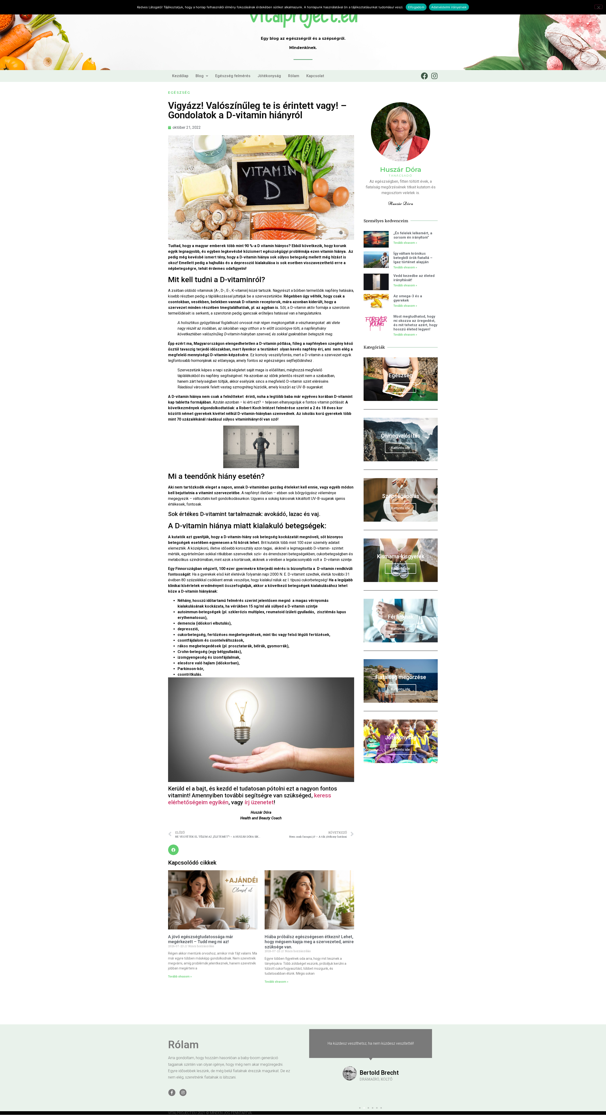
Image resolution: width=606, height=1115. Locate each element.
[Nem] (598, 7)
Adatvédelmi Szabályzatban (362, 577)
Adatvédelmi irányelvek (449, 7)
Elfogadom (416, 7)
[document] (303, 557)
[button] (389, 509)
